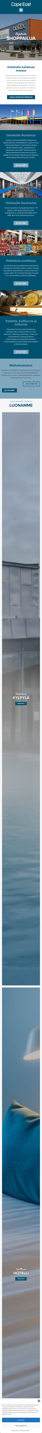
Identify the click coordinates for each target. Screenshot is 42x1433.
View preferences (21, 1426)
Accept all (21, 1420)
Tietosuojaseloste (25, 1430)
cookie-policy (15, 1430)
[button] (39, 1401)
